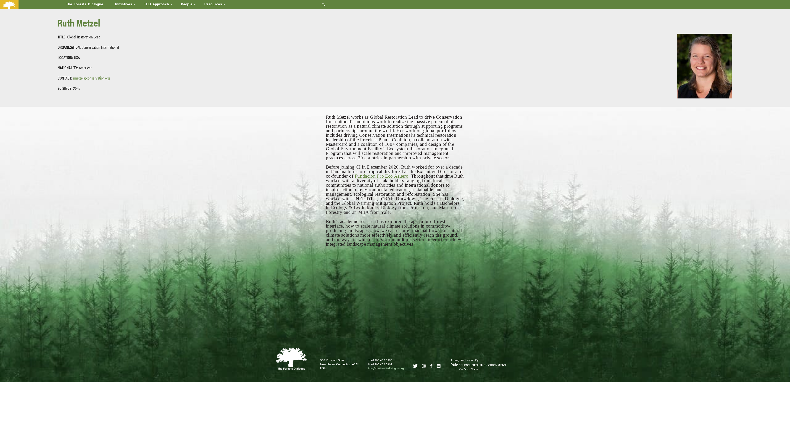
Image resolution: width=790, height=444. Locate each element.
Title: (62, 37)
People (183, 5)
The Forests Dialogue (84, 3)
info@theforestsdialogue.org (386, 368)
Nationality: (68, 68)
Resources (210, 5)
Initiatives (120, 5)
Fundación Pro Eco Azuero (381, 176)
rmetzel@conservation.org (91, 78)
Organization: (69, 47)
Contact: (65, 78)
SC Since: (65, 88)
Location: (65, 57)
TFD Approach (153, 5)
